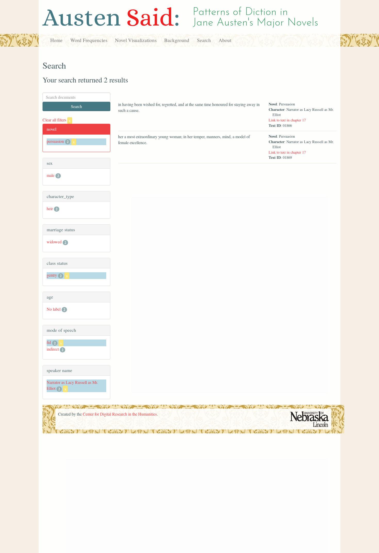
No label (54, 309)
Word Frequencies (88, 40)
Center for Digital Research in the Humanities (120, 414)
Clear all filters (57, 119)
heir (50, 208)
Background (176, 40)
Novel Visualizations (135, 40)
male (50, 175)
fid (49, 342)
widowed (54, 241)
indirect (53, 349)
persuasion (55, 141)
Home (56, 40)
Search (204, 40)
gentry (52, 275)
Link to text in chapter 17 (287, 120)
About (225, 40)
